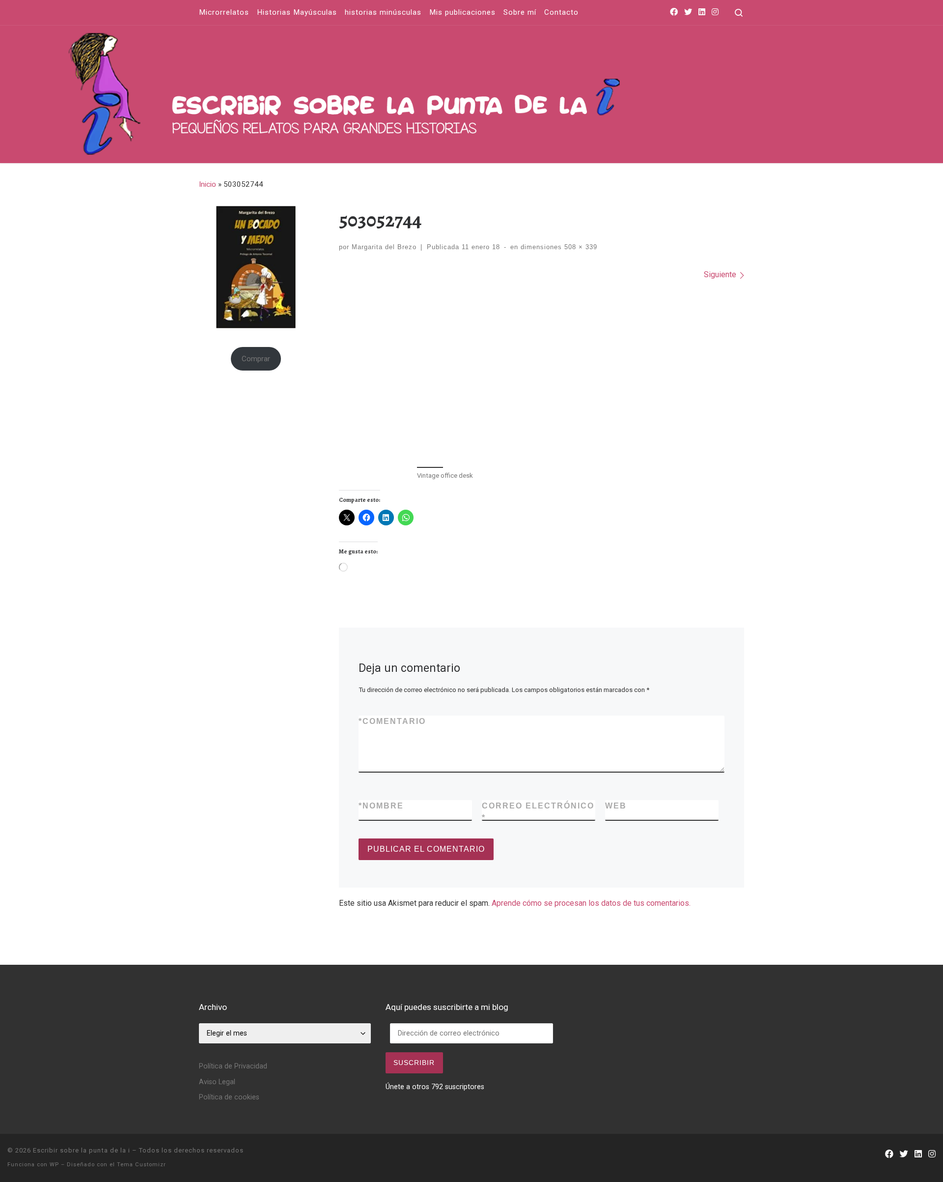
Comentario (392, 721)
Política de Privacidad (233, 1066)
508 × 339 (579, 247)
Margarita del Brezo (384, 247)
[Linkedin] (701, 12)
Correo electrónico (538, 812)
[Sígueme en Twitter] (688, 12)
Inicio (207, 184)
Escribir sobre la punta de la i (81, 1150)
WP (54, 1164)
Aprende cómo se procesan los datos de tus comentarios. (591, 903)
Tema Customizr (141, 1164)
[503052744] (541, 372)
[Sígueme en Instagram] (715, 12)
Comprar (256, 358)
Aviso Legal (217, 1082)
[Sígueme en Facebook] (674, 12)
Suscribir (414, 1063)
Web (616, 806)
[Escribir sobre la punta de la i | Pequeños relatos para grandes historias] (459, 92)
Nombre (381, 806)
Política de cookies (229, 1097)
